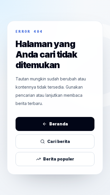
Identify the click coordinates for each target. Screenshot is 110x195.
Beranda (58, 123)
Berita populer (58, 158)
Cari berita (58, 141)
